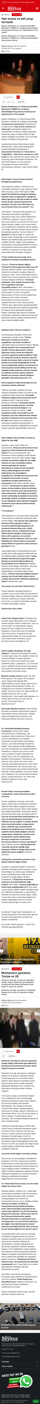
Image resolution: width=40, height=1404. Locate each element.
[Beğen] (3, 102)
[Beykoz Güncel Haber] (14, 8)
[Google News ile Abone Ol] (8, 97)
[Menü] (3, 8)
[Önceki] (3, 2)
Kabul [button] (35, 1401)
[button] (37, 8)
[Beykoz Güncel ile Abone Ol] (18, 97)
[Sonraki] (5, 2)
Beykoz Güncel (7, 46)
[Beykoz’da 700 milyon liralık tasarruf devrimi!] (20, 1316)
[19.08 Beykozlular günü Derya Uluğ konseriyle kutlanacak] (20, 951)
